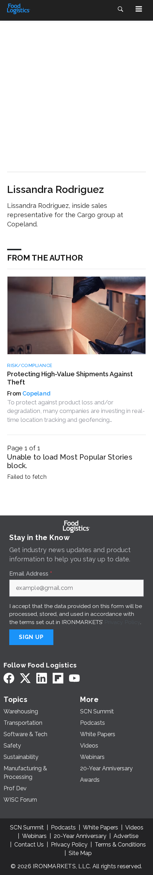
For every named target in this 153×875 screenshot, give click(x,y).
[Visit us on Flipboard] (58, 678)
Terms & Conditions (120, 844)
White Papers (100, 827)
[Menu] (139, 9)
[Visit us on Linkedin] (41, 678)
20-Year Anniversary (80, 836)
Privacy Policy (122, 622)
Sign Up (31, 637)
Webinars (34, 836)
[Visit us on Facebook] (9, 678)
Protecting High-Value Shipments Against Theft (70, 378)
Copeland (36, 393)
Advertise (126, 836)
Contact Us (29, 844)
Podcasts (63, 827)
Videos (134, 827)
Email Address (30, 574)
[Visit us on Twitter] (25, 678)
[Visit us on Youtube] (74, 678)
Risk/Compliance (30, 365)
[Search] (120, 9)
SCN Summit (27, 827)
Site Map (80, 853)
